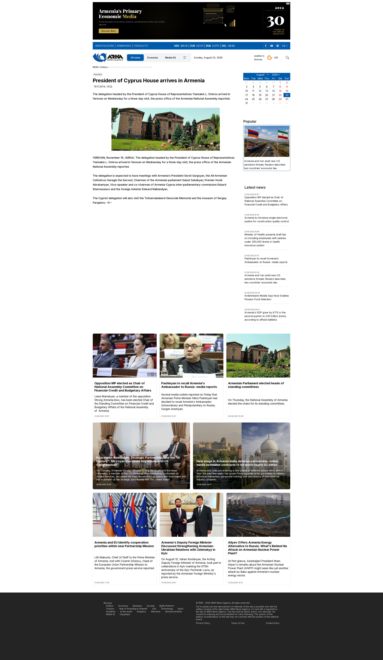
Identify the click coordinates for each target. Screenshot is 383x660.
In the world (126, 611)
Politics (98, 74)
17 (246, 95)
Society (151, 605)
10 (246, 90)
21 (273, 95)
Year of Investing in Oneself (133, 608)
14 (273, 90)
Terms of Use (237, 623)
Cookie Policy (272, 623)
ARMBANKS (124, 45)
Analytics (141, 611)
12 (260, 90)
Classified (125, 614)
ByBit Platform (166, 605)
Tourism (110, 608)
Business (137, 605)
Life (154, 608)
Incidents (110, 611)
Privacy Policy (203, 623)
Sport (180, 608)
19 (260, 95)
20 (266, 95)
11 (253, 90)
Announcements (173, 611)
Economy (152, 57)
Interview (155, 611)
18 (253, 95)
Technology (167, 608)
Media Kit (170, 57)
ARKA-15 (110, 614)
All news (135, 57)
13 (267, 90)
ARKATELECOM (104, 45)
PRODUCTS (141, 45)
